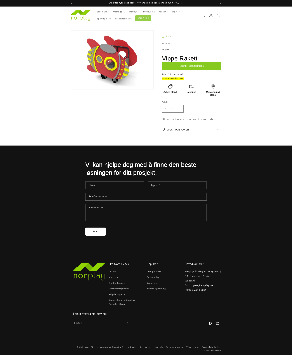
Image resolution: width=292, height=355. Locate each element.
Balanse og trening (156, 289)
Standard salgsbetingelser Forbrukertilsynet (122, 302)
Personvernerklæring (174, 347)
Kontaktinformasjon (212, 350)
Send (96, 231)
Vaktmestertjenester (119, 289)
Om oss (112, 271)
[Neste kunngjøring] (220, 3)
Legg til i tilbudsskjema (192, 66)
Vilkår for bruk (192, 347)
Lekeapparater (154, 271)
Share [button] (168, 36)
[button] (103, 11)
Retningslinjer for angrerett (151, 347)
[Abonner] (127, 323)
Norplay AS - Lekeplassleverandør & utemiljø (102, 347)
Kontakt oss (115, 277)
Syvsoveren (152, 283)
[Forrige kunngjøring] (71, 3)
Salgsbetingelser (117, 294)
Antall (165, 102)
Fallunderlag (153, 277)
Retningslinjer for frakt (211, 347)
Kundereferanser (117, 283)
